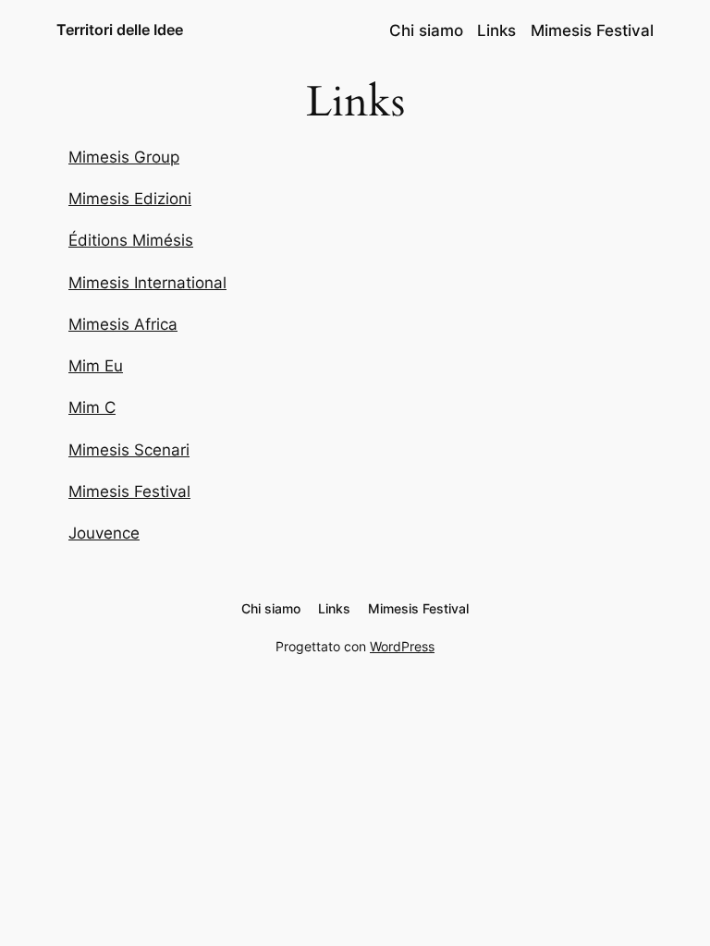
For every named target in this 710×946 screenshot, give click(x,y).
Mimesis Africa (123, 324)
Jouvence (104, 533)
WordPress (402, 646)
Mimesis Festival (129, 491)
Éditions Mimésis (130, 240)
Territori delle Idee (119, 29)
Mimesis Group (123, 157)
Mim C (92, 407)
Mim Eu (95, 366)
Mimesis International (147, 282)
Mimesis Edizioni (129, 198)
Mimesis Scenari (129, 450)
